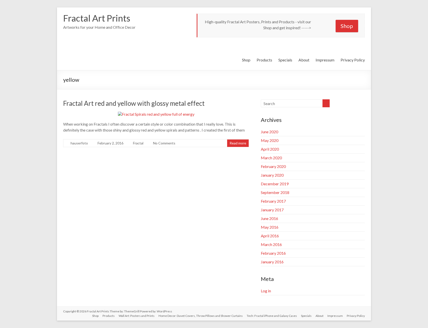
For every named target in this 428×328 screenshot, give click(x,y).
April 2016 (270, 235)
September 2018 (275, 192)
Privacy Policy (353, 59)
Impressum (325, 59)
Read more (238, 143)
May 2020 (269, 140)
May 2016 (269, 227)
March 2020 (271, 157)
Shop (347, 26)
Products (264, 59)
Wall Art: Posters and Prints (137, 316)
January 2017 (272, 209)
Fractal (138, 143)
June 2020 (269, 131)
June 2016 (269, 218)
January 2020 (272, 175)
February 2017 (273, 201)
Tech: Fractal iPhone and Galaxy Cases (272, 316)
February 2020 (273, 166)
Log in (266, 290)
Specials (285, 59)
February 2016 (273, 253)
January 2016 (272, 261)
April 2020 (270, 149)
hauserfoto (79, 143)
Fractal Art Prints (96, 18)
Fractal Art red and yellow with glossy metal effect (134, 103)
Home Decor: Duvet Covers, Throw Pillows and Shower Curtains (201, 316)
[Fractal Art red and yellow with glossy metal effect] (156, 114)
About (303, 59)
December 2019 (275, 183)
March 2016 (271, 244)
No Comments (164, 143)
